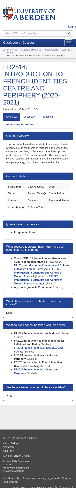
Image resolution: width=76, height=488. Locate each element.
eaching (48, 116)
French (10, 52)
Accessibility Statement (16, 461)
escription (29, 116)
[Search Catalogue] (69, 33)
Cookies (7, 464)
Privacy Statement (13, 471)
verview (11, 116)
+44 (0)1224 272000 (19, 455)
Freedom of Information (16, 467)
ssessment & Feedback (20, 124)
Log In (72, 26)
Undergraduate (51, 50)
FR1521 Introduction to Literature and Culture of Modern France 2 (38, 272)
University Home (10, 50)
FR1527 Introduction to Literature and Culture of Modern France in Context (38, 280)
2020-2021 (67, 50)
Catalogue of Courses (31, 50)
